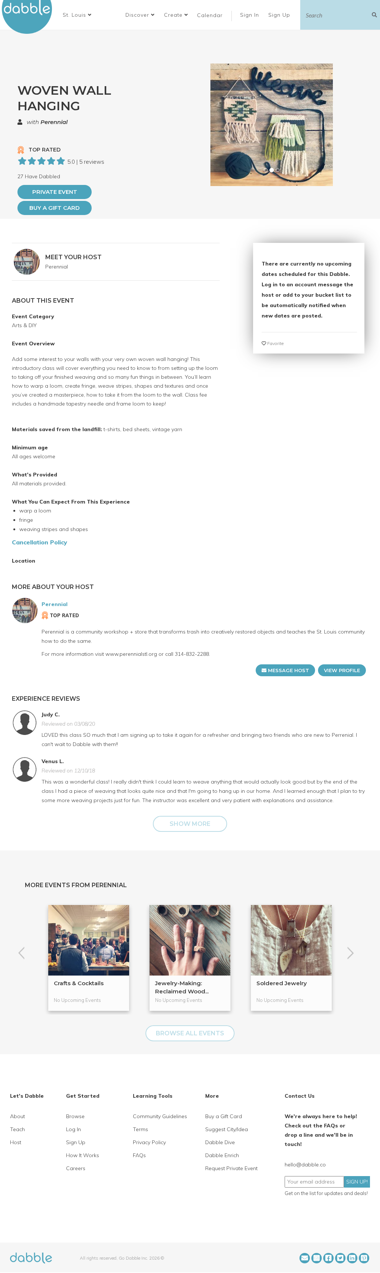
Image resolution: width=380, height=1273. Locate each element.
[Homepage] (31, 1257)
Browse (75, 1116)
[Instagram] (316, 1258)
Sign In (250, 15)
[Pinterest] (364, 1258)
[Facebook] (328, 1258)
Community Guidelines (160, 1116)
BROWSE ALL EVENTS (190, 1033)
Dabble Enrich (222, 1155)
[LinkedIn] (352, 1258)
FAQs (139, 1155)
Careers (75, 1168)
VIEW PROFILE (342, 670)
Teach (17, 1129)
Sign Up (280, 15)
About (17, 1116)
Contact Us (300, 1096)
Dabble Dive (220, 1142)
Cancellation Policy (39, 542)
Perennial (54, 122)
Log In (73, 1129)
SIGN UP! (357, 1181)
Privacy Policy (149, 1142)
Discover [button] (138, 15)
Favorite (275, 343)
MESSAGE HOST (287, 670)
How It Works (82, 1155)
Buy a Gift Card (54, 207)
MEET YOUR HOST (73, 257)
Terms (140, 1129)
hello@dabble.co (305, 1164)
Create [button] (174, 15)
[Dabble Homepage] (30, 17)
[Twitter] (340, 1258)
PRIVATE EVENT (54, 191)
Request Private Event (231, 1168)
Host (15, 1142)
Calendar (210, 15)
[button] (77, 15)
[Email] (304, 1258)
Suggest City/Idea (226, 1129)
